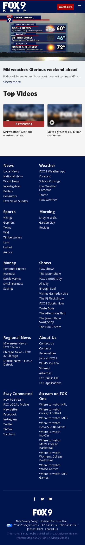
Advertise (45, 373)
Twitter (8, 424)
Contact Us (46, 343)
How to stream (13, 399)
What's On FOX (49, 363)
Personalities (47, 353)
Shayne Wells (48, 217)
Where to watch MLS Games (53, 475)
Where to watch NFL (53, 404)
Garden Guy (47, 222)
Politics (8, 191)
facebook (34, 499)
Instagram (10, 419)
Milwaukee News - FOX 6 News (15, 345)
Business (9, 274)
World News (11, 181)
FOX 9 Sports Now (51, 303)
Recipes (44, 227)
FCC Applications (50, 383)
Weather (47, 165)
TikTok (7, 429)
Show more (12, 82)
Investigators (12, 186)
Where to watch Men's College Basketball (49, 444)
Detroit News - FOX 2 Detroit (17, 362)
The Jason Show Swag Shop (50, 320)
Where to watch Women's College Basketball (51, 456)
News (8, 165)
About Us (47, 337)
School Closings (49, 181)
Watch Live (65, 7)
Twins (7, 227)
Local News (11, 171)
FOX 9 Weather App (52, 171)
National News (13, 176)
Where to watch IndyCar (49, 433)
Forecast (45, 176)
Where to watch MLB (53, 418)
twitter (42, 499)
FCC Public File (49, 378)
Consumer (10, 196)
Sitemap (44, 368)
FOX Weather (48, 200)
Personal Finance (14, 269)
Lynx (6, 242)
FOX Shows (46, 269)
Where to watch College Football (50, 411)
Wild (6, 232)
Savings (8, 288)
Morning (47, 211)
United (7, 247)
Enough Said (47, 288)
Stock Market (12, 279)
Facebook (10, 414)
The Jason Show (50, 274)
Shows (45, 262)
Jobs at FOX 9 (48, 358)
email (50, 499)
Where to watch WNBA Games (49, 467)
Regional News (17, 337)
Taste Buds (46, 308)
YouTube (9, 434)
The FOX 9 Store (50, 327)
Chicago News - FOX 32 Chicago (17, 354)
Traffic (43, 195)
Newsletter (10, 409)
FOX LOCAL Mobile (16, 404)
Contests (45, 348)
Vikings (7, 217)
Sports (9, 211)
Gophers (9, 222)
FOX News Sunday (15, 201)
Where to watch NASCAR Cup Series (52, 425)
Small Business (13, 283)
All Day (43, 283)
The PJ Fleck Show (51, 298)
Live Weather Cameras (48, 188)
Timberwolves (12, 237)
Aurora (7, 252)
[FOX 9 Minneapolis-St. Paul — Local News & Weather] (15, 7)
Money (9, 262)
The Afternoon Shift (52, 313)
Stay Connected (18, 393)
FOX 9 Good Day (50, 279)
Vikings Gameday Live (53, 293)
